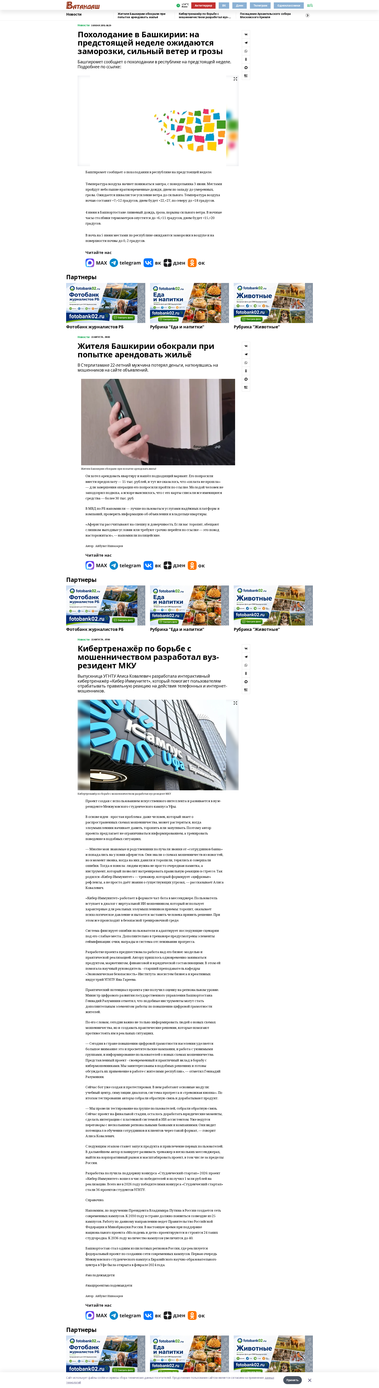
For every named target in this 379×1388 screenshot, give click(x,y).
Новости (74, 14)
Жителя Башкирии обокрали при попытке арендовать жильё (141, 15)
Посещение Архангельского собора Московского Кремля (265, 15)
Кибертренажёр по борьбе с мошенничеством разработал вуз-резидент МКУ (204, 15)
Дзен (239, 5)
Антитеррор (203, 5)
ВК (224, 5)
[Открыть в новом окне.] (96, 262)
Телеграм (260, 5)
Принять (292, 1380)
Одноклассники (288, 5)
